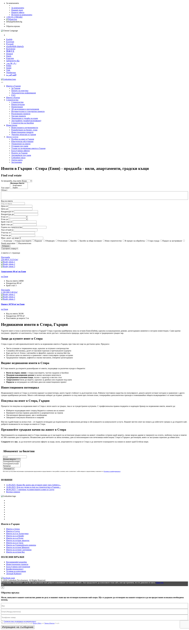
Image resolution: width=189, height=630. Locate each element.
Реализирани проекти (20, 114)
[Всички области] (11, 459)
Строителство (12, 100)
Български (10, 49)
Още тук (159, 582)
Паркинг (38, 241)
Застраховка (16, 162)
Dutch (8, 56)
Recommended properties (16, 562)
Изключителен (24, 243)
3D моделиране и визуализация (25, 109)
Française (10, 58)
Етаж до (4, 219)
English (9, 39)
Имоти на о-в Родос (15, 538)
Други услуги (12, 137)
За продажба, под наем (11, 181)
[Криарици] (11, 466)
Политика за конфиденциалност (112, 471)
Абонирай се (9, 469)
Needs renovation (8, 243)
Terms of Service (49, 623)
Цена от (4, 206)
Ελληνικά (10, 42)
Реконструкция (18, 104)
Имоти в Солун (13, 531)
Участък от (6, 232)
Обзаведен (50, 241)
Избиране (5, 246)
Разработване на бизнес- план (24, 130)
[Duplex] (19, 188)
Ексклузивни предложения (18, 567)
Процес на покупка (19, 90)
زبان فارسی (11, 63)
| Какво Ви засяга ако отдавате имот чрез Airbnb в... (33, 485)
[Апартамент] (19, 185)
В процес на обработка (135, 241)
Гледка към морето (23, 241)
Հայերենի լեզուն (15, 46)
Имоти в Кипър (13, 97)
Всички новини (13, 492)
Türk (8, 70)
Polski (8, 65)
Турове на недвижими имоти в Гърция (28, 148)
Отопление (63, 241)
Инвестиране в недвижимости (24, 127)
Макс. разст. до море (10, 238)
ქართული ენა (12, 61)
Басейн (74, 241)
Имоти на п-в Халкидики (17, 533)
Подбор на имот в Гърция (22, 139)
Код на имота (7, 201)
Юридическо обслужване (22, 141)
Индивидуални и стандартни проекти (28, 111)
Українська (11, 72)
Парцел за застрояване (172, 241)
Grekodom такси (18, 158)
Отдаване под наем (19, 146)
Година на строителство (11, 227)
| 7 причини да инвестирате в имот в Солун (30, 489)
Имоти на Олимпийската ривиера (21, 545)
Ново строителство (113, 241)
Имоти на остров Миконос (18, 547)
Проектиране (17, 107)
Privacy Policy (37, 623)
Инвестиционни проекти (22, 132)
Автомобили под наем (21, 155)
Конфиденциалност (14, 569)
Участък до (6, 235)
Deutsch (9, 54)
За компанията (17, 8)
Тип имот (5, 188)
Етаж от (4, 217)
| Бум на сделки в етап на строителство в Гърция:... (33, 487)
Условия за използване (16, 571)
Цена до (4, 209)
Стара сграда (153, 241)
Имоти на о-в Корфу (15, 536)
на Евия (4, 276)
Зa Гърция (15, 88)
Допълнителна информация (23, 93)
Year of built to (7, 230)
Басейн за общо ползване (91, 241)
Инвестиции (11, 125)
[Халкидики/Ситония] (11, 464)
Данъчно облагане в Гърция (23, 134)
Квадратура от (7, 211)
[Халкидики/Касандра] (11, 462)
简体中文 (10, 51)
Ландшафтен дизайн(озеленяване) (26, 121)
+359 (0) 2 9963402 (14, 17)
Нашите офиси (17, 12)
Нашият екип (17, 10)
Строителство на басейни (22, 123)
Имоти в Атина (13, 529)
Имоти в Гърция (13, 86)
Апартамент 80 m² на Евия (13, 271)
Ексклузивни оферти (20, 151)
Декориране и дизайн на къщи (24, 118)
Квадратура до (7, 214)
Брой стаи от (6, 222)
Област (4, 190)
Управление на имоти (20, 144)
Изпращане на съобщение (17, 627)
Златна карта (16, 160)
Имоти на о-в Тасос (14, 543)
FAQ (13, 95)
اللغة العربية (11, 75)
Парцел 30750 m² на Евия (13, 304)
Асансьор (8, 241)
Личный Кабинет (13, 573)
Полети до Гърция (19, 153)
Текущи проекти (18, 116)
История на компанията (21, 15)
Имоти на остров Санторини (18, 550)
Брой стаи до (6, 224)
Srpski (8, 68)
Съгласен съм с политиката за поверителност (20, 621)
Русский (9, 44)
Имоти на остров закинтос (17, 540)
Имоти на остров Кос (15, 552)
